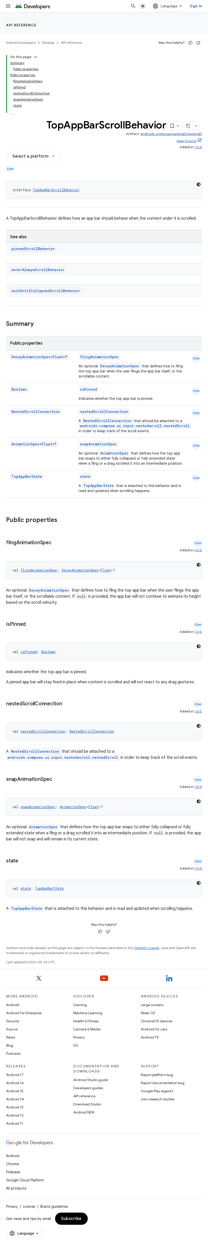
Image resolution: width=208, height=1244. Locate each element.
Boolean (19, 389)
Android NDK (83, 1112)
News (10, 1037)
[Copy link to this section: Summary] (39, 324)
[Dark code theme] (199, 184)
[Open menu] (8, 6)
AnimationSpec (25, 444)
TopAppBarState (26, 476)
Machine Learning (87, 1013)
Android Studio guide (90, 1080)
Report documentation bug (162, 1083)
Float (58, 356)
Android (12, 1005)
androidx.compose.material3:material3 (171, 134)
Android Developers (21, 43)
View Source (186, 141)
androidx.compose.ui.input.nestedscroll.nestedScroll (135, 425)
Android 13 (14, 1107)
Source (12, 1029)
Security (12, 1021)
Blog (9, 1045)
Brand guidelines (54, 1206)
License (29, 1206)
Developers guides (88, 1088)
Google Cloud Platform (25, 1180)
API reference (21, 25)
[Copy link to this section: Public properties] (64, 520)
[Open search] (133, 6)
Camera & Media (86, 1029)
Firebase (13, 1172)
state (85, 476)
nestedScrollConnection (104, 411)
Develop (48, 43)
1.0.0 (198, 147)
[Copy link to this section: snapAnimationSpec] (57, 780)
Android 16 (15, 1083)
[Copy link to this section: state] (23, 861)
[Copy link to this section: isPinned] (31, 624)
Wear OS (148, 1013)
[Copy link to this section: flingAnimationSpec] (56, 543)
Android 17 (15, 1074)
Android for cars (154, 1029)
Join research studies (158, 1099)
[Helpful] (190, 43)
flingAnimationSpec (99, 356)
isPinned (88, 389)
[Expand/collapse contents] (35, 57)
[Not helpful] (198, 43)
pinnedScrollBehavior (33, 248)
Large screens (152, 1005)
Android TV (150, 1037)
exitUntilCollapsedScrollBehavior (45, 290)
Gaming (80, 1005)
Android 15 (15, 1091)
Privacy (79, 1037)
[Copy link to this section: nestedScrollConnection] (67, 704)
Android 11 (14, 1123)
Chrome (12, 1164)
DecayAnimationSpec (31, 356)
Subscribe (71, 1218)
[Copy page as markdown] (188, 126)
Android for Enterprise (24, 1013)
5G (75, 1045)
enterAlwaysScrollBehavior (38, 269)
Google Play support (157, 1091)
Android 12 (15, 1115)
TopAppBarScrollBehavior (56, 189)
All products (16, 1188)
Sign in (196, 6)
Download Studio (87, 1104)
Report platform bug (157, 1074)
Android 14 (15, 1099)
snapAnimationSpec (98, 444)
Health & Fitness (85, 1021)
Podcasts (13, 1053)
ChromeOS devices (156, 1021)
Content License (146, 948)
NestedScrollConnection (35, 411)
